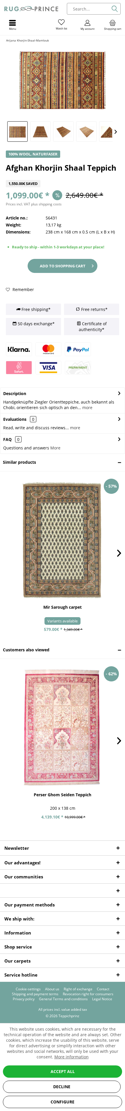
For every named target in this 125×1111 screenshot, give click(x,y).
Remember (22, 289)
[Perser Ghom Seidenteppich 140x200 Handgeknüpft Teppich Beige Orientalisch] (62, 727)
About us (52, 989)
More (55, 448)
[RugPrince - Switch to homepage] (31, 9)
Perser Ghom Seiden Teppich (62, 794)
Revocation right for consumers (88, 994)
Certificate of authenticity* (93, 326)
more (86, 407)
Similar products (19, 462)
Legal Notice (102, 999)
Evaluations (14, 419)
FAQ (11, 439)
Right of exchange (78, 989)
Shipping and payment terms (35, 994)
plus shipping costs (46, 204)
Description (14, 393)
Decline (61, 1086)
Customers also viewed (26, 650)
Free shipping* (35, 309)
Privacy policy (24, 999)
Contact (103, 989)
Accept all (63, 1071)
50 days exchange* (36, 323)
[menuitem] (112, 25)
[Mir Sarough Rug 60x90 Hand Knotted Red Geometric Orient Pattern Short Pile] (62, 540)
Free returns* (94, 309)
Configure (62, 1102)
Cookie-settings (28, 989)
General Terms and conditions (63, 999)
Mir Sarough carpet (62, 607)
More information (71, 1057)
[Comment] (62, 176)
